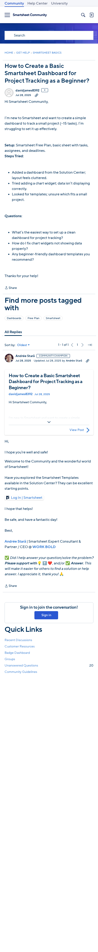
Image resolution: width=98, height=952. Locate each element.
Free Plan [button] (33, 318)
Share (11, 288)
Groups (10, 659)
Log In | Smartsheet (26, 497)
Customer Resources (20, 646)
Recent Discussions (18, 640)
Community (14, 3)
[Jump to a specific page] (89, 345)
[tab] (13, 332)
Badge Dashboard (17, 653)
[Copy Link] (36, 95)
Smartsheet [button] (53, 318)
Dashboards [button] (14, 318)
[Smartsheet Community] (30, 15)
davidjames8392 (27, 91)
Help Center (37, 3)
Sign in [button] (46, 615)
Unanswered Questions (49, 665)
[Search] (83, 15)
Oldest (22, 345)
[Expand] (49, 422)
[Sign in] (91, 15)
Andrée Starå (25, 356)
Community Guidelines (21, 672)
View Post (77, 430)
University (59, 3)
